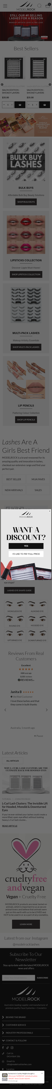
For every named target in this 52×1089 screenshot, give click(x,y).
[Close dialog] (49, 511)
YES (26, 546)
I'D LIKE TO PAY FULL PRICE (26, 554)
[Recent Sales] (5, 1077)
